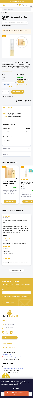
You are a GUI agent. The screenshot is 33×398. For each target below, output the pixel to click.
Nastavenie (16, 388)
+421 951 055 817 (9, 327)
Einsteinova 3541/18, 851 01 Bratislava (13, 368)
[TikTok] (11, 332)
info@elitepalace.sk (9, 324)
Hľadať (29, 9)
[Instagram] (7, 332)
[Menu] (31, 5)
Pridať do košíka (16, 91)
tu (18, 384)
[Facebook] (3, 332)
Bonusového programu (8, 86)
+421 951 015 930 (7, 366)
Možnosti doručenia (22, 84)
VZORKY (9, 140)
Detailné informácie (7, 71)
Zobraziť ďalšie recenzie (16, 270)
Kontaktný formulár (9, 337)
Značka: (6, 25)
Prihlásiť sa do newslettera (10, 302)
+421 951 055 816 (7, 354)
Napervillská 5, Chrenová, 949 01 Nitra (12, 357)
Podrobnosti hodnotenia (22, 22)
